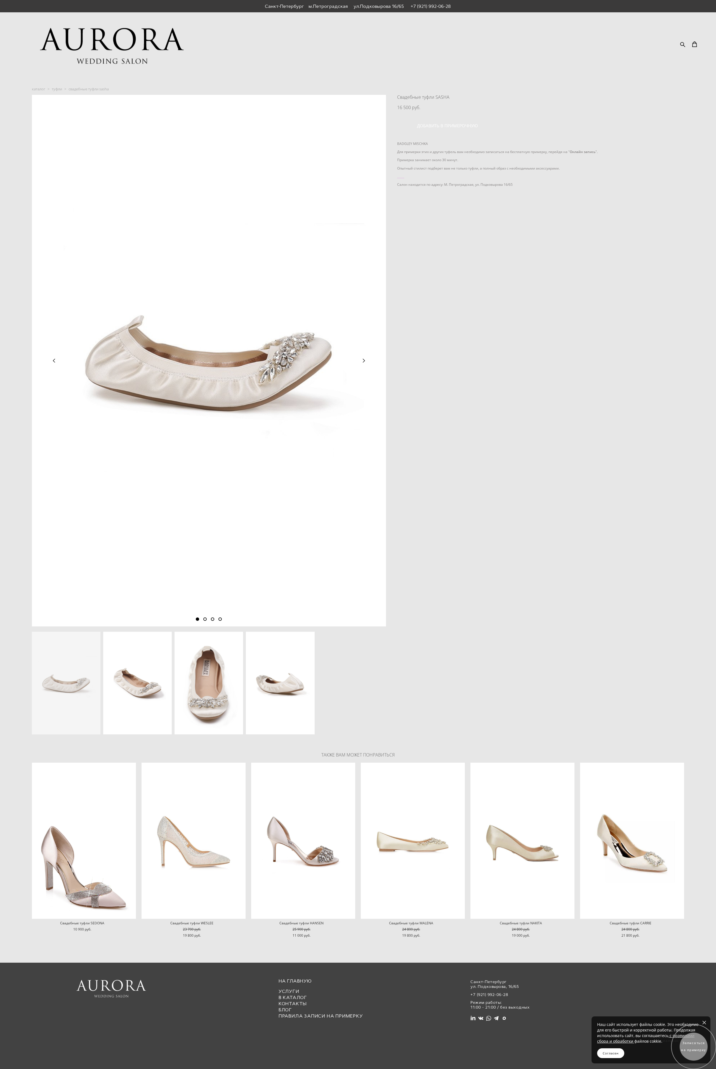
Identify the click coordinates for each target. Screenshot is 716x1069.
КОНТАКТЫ (293, 1004)
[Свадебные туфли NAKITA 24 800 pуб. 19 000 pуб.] (522, 841)
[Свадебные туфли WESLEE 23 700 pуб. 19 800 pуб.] (194, 841)
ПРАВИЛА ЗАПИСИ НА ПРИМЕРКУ (321, 1016)
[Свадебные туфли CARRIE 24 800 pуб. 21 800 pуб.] (632, 841)
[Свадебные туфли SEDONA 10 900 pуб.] (84, 841)
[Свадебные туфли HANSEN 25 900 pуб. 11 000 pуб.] (303, 841)
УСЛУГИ (289, 991)
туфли (57, 88)
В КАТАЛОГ (293, 997)
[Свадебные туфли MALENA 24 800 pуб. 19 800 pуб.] (413, 841)
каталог (38, 88)
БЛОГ (285, 1010)
